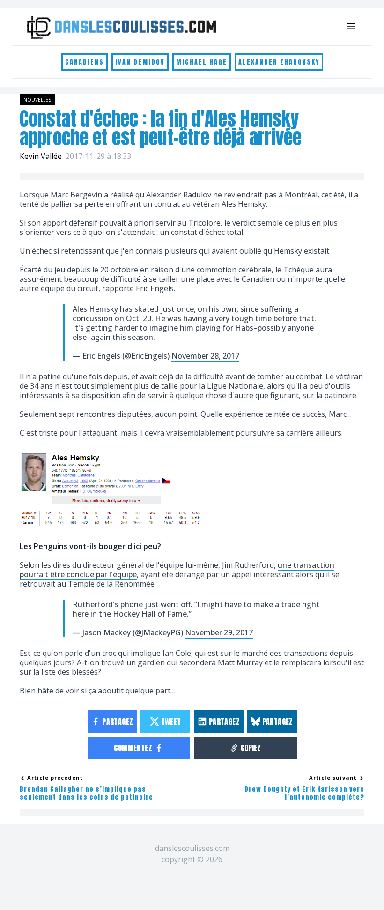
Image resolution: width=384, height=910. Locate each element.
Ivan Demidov (140, 62)
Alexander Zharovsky (278, 62)
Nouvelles (37, 100)
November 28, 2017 (205, 356)
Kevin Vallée (41, 156)
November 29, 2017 (219, 632)
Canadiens (84, 62)
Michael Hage (201, 62)
